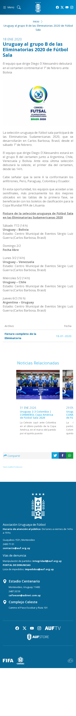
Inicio (36, 21)
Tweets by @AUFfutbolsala (12, 467)
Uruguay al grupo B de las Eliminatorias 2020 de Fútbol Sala (38, 28)
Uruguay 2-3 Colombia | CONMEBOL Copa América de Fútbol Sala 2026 (36, 415)
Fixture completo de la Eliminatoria (20, 336)
